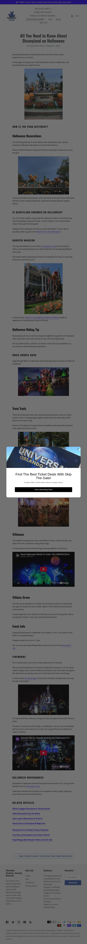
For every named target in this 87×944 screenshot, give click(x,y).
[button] (78, 449)
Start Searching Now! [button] (43, 489)
